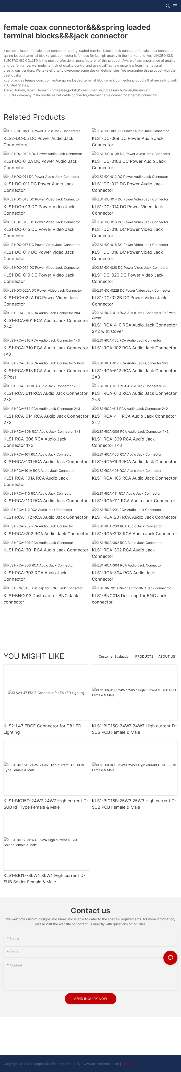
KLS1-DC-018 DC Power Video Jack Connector (127, 255)
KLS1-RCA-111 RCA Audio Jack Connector (133, 500)
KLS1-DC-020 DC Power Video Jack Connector (128, 278)
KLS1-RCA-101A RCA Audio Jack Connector (36, 481)
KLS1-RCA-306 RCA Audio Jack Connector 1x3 (35, 442)
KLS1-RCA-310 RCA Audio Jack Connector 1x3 (46, 351)
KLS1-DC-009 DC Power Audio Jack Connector (128, 141)
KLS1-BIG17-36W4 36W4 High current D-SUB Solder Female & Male (44, 878)
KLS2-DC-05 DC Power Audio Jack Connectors (38, 141)
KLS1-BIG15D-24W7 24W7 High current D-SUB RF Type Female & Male (46, 804)
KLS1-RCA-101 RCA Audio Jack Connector (46, 461)
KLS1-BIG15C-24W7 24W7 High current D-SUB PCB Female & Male (134, 729)
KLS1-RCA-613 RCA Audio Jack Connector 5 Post (46, 373)
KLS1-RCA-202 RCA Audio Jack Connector (46, 533)
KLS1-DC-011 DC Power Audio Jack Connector (39, 187)
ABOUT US (166, 656)
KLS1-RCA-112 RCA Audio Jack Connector (46, 517)
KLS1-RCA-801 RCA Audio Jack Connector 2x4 (46, 323)
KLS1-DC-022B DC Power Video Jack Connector (129, 300)
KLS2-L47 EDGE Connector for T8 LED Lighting (42, 729)
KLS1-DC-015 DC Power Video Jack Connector (39, 232)
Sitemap (129, 1064)
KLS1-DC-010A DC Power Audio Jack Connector (40, 164)
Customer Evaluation (114, 656)
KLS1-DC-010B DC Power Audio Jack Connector (129, 164)
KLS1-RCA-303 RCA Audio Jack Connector (35, 576)
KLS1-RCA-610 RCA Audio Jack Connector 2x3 (134, 396)
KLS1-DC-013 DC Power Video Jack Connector (39, 210)
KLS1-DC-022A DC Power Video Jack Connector (41, 300)
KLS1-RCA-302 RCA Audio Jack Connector (123, 553)
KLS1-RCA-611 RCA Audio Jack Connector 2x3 (46, 396)
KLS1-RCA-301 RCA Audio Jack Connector (46, 549)
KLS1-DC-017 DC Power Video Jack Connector (39, 255)
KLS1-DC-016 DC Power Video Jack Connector (127, 232)
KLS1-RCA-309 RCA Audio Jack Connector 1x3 (123, 442)
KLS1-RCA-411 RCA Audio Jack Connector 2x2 (134, 419)
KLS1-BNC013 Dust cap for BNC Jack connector (41, 598)
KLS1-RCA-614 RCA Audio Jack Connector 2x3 (46, 419)
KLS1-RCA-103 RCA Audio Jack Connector (134, 461)
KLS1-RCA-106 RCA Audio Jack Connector (134, 478)
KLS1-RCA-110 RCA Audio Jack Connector (46, 500)
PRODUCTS (144, 656)
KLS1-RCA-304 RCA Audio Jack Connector (123, 576)
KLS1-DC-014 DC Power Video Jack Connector (127, 210)
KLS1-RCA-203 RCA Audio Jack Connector (134, 533)
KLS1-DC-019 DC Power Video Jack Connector (39, 278)
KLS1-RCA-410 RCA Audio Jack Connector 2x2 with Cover (134, 328)
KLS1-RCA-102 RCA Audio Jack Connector (134, 347)
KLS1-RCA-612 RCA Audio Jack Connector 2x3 (134, 373)
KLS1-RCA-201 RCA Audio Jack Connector (134, 517)
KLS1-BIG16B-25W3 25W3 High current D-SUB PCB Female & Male (134, 804)
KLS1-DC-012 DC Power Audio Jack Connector (127, 187)
